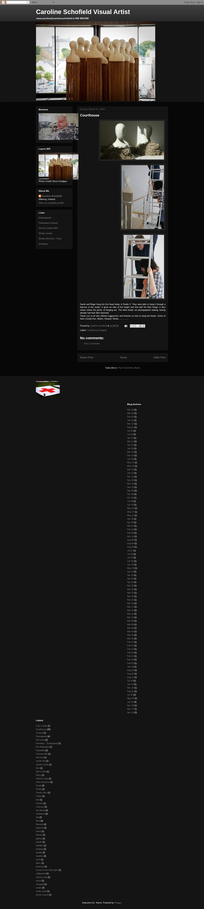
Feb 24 (130, 417)
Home (123, 357)
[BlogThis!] (134, 326)
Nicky (38, 775)
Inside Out (40, 761)
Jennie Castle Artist (48, 228)
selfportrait (41, 873)
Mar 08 (130, 624)
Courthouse (92, 330)
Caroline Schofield (52, 196)
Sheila (39, 789)
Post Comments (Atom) (129, 368)
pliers (38, 863)
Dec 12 (130, 476)
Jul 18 (130, 695)
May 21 (130, 462)
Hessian (39, 757)
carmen (39, 803)
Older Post (159, 357)
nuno (38, 859)
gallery (39, 838)
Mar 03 (130, 631)
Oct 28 (130, 494)
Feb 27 (130, 642)
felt (37, 817)
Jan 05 (130, 448)
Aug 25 (130, 674)
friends (39, 835)
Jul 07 (130, 557)
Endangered (45, 217)
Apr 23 (130, 438)
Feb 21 (130, 656)
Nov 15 (130, 487)
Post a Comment (92, 343)
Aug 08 (130, 540)
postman (40, 866)
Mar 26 (130, 410)
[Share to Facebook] (140, 326)
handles (39, 845)
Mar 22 (130, 469)
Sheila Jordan (45, 233)
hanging (102, 330)
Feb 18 (130, 659)
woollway (43, 244)
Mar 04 (130, 628)
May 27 (130, 512)
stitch (38, 881)
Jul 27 (130, 550)
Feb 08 (130, 533)
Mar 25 (130, 593)
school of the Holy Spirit (47, 870)
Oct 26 (130, 497)
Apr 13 (130, 575)
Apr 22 (130, 571)
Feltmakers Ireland (48, 223)
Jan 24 (130, 420)
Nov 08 (130, 490)
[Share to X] (137, 326)
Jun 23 (130, 564)
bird (37, 800)
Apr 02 (130, 578)
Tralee (39, 796)
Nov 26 (130, 705)
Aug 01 (130, 427)
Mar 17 (130, 607)
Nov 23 (130, 483)
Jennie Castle (42, 764)
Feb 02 (130, 663)
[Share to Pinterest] (143, 326)
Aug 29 (130, 670)
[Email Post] (125, 326)
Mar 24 (130, 596)
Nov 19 (130, 455)
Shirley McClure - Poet (50, 238)
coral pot (40, 807)
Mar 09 (130, 621)
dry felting (40, 810)
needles (39, 856)
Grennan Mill (41, 754)
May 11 (130, 515)
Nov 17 (130, 709)
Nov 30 (130, 480)
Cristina (39, 733)
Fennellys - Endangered (47, 743)
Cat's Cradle (41, 726)
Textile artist (41, 792)
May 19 (130, 568)
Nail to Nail (41, 771)
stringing (40, 884)
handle (39, 842)
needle (39, 852)
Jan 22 (130, 473)
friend (38, 831)
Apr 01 (130, 582)
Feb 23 (130, 652)
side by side (41, 877)
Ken (38, 768)
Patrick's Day (42, 778)
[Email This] (131, 326)
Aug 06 (130, 543)
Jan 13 (130, 684)
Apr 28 (130, 522)
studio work (41, 891)
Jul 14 (130, 434)
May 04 (130, 698)
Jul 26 (130, 431)
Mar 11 (130, 614)
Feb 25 (130, 645)
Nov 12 (130, 424)
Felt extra (40, 740)
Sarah (38, 785)
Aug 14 (130, 677)
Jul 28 (130, 501)
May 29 (130, 508)
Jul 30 (130, 681)
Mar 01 (130, 526)
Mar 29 (130, 585)
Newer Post (86, 357)
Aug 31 (130, 691)
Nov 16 (130, 712)
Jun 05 (130, 459)
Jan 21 (130, 445)
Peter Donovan (43, 782)
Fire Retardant (42, 747)
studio (38, 888)
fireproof (39, 828)
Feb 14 (130, 529)
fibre (38, 821)
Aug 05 (130, 547)
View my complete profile (51, 203)
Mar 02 (130, 413)
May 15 (130, 466)
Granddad (40, 750)
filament (39, 824)
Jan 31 (130, 702)
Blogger (117, 903)
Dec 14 (130, 536)
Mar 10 (130, 617)
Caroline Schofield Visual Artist (83, 11)
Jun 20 (130, 504)
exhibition (40, 814)
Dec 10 (130, 452)
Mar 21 (130, 441)
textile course (42, 895)
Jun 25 (130, 561)
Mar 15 (130, 610)
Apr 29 (130, 519)
